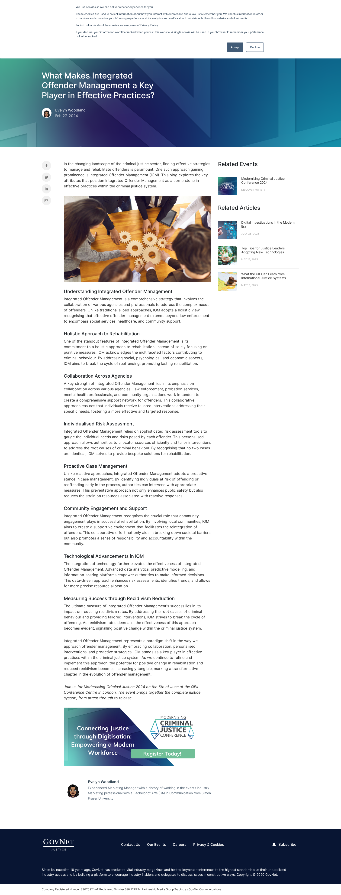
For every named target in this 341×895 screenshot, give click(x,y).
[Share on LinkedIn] (49, 190)
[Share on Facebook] (49, 167)
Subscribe (287, 844)
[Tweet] (49, 178)
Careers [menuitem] (179, 844)
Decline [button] (255, 47)
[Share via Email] (49, 201)
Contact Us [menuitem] (130, 844)
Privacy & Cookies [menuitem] (208, 844)
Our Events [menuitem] (156, 844)
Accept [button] (235, 47)
